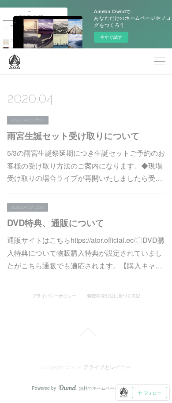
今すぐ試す (111, 37)
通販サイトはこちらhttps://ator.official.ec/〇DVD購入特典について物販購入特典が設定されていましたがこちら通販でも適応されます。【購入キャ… (86, 253)
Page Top (86, 332)
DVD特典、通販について (55, 222)
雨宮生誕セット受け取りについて (73, 135)
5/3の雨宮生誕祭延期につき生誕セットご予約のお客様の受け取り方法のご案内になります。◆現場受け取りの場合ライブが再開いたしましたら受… (86, 165)
